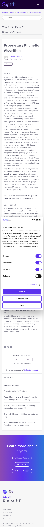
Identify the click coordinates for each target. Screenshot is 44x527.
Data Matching (21, 12)
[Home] (11, 5)
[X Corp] (8, 347)
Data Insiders (22, 464)
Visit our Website (22, 458)
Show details (32, 285)
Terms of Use (7, 515)
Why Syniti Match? (35, 12)
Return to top (9, 377)
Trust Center (7, 509)
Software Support (8, 12)
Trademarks (7, 519)
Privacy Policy (7, 512)
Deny (22, 305)
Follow (8, 64)
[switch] (38, 262)
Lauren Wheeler (16, 57)
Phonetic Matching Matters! (15, 391)
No (28, 359)
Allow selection (22, 298)
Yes (16, 359)
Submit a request (31, 370)
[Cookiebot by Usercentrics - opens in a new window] (32, 219)
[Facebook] (5, 347)
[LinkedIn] (11, 347)
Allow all (22, 291)
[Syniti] (9, 492)
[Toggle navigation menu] (38, 4)
